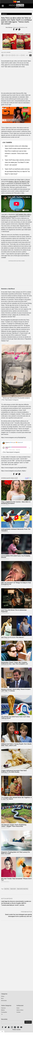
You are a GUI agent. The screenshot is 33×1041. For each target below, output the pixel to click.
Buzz (2, 998)
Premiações (4, 1012)
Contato (18, 1012)
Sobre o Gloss (19, 1010)
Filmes (2, 996)
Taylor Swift (13, 888)
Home (17, 1008)
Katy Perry (6, 888)
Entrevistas (4, 1000)
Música (3, 1010)
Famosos (3, 1008)
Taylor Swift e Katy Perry (22, 888)
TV (2, 1014)
